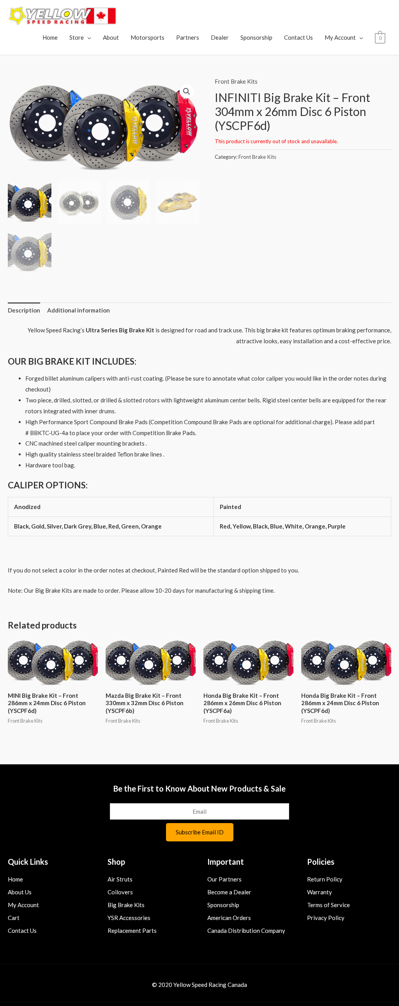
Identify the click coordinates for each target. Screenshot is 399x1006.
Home (50, 37)
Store (76, 37)
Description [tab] (24, 310)
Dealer (220, 37)
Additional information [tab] (78, 310)
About (111, 37)
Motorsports (147, 37)
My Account (340, 37)
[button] (187, 91)
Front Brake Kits (236, 81)
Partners (187, 37)
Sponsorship (256, 37)
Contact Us (298, 37)
